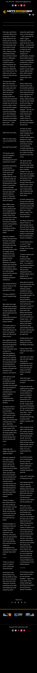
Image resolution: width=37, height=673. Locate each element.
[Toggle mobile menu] (33, 15)
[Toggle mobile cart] (30, 15)
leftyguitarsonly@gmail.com (23, 1)
